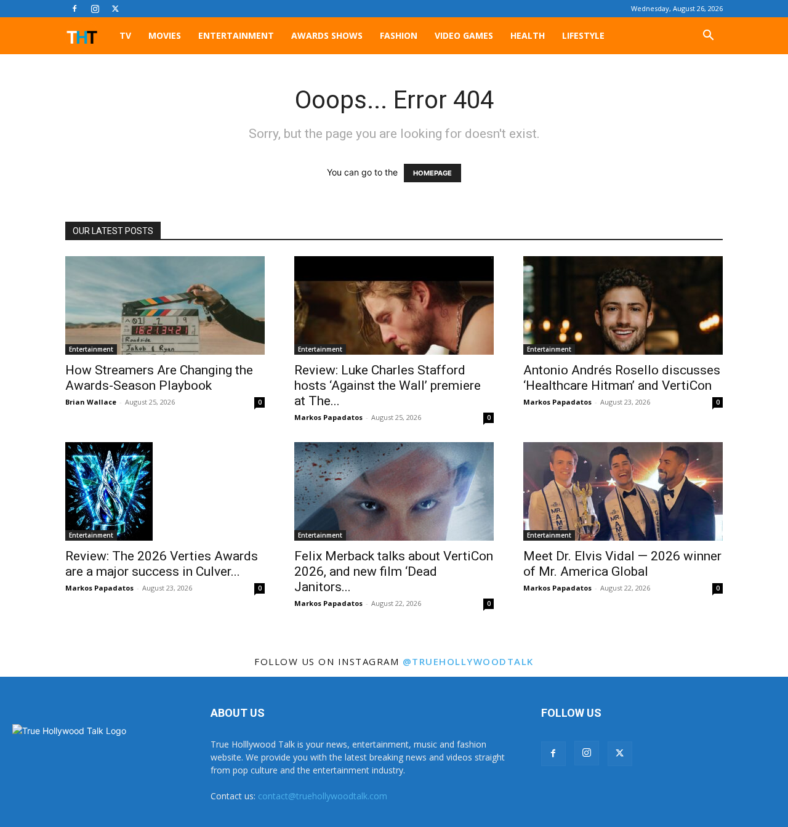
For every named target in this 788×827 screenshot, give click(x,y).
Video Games (464, 35)
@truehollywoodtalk (468, 661)
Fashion (398, 35)
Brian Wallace (90, 401)
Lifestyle (583, 35)
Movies (164, 35)
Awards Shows (327, 35)
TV (125, 35)
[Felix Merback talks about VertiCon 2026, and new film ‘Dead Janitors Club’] (394, 491)
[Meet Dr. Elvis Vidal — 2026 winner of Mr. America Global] (623, 491)
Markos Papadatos (328, 417)
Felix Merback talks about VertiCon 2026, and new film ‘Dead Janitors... (393, 571)
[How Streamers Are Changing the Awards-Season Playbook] (165, 305)
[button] (708, 36)
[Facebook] (74, 8)
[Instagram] (95, 8)
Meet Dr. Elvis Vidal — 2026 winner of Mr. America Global (622, 564)
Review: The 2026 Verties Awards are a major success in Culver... (161, 564)
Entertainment (236, 35)
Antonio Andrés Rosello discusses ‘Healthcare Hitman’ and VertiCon (621, 378)
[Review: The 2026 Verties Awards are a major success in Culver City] (165, 491)
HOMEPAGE (432, 173)
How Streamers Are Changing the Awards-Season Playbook (159, 378)
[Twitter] (115, 8)
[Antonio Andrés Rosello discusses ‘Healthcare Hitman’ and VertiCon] (623, 305)
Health (527, 35)
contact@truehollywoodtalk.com (322, 796)
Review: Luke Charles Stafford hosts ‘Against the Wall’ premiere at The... (387, 385)
